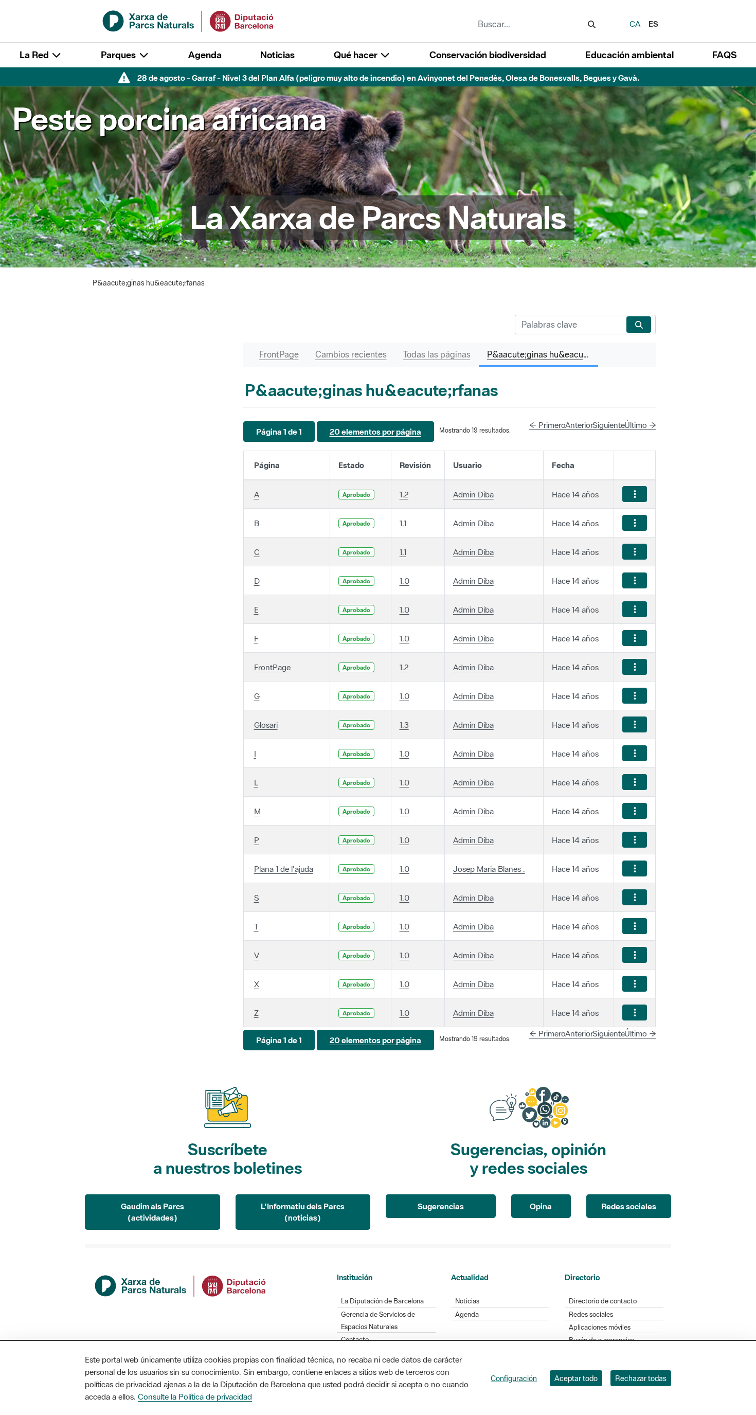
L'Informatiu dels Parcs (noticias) (303, 1212)
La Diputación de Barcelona (382, 1301)
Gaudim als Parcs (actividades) (152, 1212)
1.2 (404, 494)
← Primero (547, 425)
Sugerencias (441, 1206)
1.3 (404, 725)
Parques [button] (119, 55)
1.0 (404, 581)
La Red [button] (35, 55)
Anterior (579, 425)
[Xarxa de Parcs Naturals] (188, 20)
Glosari (266, 725)
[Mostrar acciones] (634, 494)
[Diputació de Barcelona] (181, 1285)
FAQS (724, 55)
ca (634, 24)
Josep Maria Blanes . (489, 869)
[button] (279, 431)
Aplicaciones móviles (600, 1327)
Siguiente (608, 425)
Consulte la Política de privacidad (195, 1396)
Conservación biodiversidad (487, 55)
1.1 (403, 523)
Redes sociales (628, 1206)
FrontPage (272, 667)
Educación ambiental (629, 55)
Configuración (514, 1378)
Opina (541, 1206)
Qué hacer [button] (357, 55)
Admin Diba (473, 494)
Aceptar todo (576, 1378)
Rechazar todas (641, 1378)
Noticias (277, 55)
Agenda (205, 55)
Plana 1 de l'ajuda (283, 869)
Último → (640, 425)
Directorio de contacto (603, 1301)
